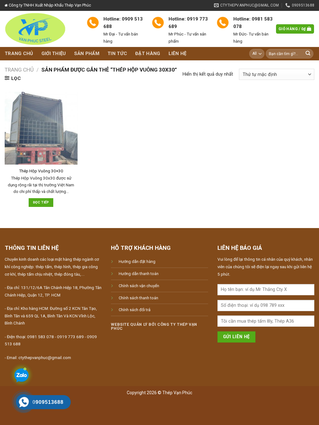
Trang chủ (19, 53)
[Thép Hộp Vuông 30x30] (41, 128)
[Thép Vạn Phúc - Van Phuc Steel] (41, 29)
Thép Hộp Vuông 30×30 (41, 171)
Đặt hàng (147, 53)
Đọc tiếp (41, 202)
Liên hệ (178, 53)
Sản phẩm (86, 53)
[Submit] (308, 53)
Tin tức (117, 53)
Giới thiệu (53, 53)
